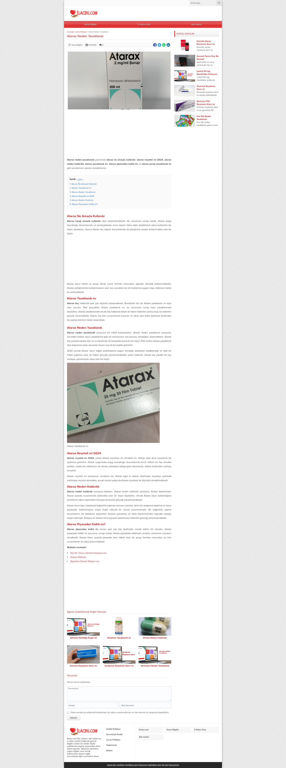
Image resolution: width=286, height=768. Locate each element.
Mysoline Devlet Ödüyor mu (84, 561)
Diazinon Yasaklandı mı (119, 637)
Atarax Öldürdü (78, 557)
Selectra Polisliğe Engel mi (83, 637)
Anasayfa (70, 32)
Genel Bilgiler (81, 32)
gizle (80, 179)
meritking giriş (131, 765)
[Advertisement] (119, 134)
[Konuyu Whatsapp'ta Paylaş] (164, 45)
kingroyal (143, 765)
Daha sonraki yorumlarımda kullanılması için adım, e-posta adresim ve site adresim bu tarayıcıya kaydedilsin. (120, 712)
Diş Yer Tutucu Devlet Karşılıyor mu (88, 553)
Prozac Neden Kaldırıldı (155, 637)
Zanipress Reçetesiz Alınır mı (119, 665)
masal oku (111, 765)
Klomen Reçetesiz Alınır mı (83, 665)
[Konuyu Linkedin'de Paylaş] (168, 45)
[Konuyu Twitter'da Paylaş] (159, 45)
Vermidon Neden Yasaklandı (155, 665)
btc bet (165, 765)
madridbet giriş (154, 765)
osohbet (120, 765)
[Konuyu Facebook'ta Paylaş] (155, 45)
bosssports (174, 765)
